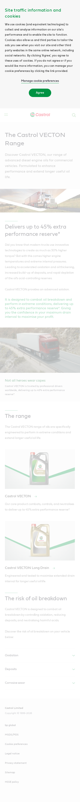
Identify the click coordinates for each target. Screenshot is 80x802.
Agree (40, 92)
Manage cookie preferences (40, 80)
